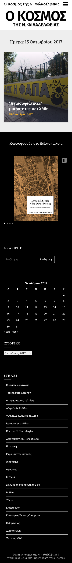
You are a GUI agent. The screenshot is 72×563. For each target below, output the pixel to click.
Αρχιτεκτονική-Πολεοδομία (22, 438)
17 (17, 313)
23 (8, 320)
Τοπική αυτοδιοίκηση (18, 392)
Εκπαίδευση (13, 507)
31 (17, 326)
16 (8, 313)
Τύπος (9, 500)
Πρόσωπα (11, 469)
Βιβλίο (10, 492)
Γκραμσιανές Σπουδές (19, 454)
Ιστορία (10, 477)
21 (54, 313)
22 (63, 313)
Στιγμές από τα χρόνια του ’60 (23, 484)
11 (26, 307)
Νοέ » (15, 331)
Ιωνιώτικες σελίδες (17, 423)
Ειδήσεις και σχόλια (17, 385)
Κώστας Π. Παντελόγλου (20, 431)
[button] (64, 160)
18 (26, 313)
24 (17, 320)
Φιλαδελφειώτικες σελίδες (22, 415)
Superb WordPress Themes (49, 557)
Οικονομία (12, 461)
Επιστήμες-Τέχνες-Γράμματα (23, 515)
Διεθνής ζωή (13, 530)
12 (36, 307)
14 (54, 307)
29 (63, 320)
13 (45, 307)
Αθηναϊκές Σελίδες (17, 408)
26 (36, 320)
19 (36, 313)
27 (45, 320)
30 (8, 326)
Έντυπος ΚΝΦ (14, 538)
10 (17, 307)
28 (54, 320)
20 (45, 313)
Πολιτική (11, 446)
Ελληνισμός (13, 523)
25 (26, 320)
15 (63, 307)
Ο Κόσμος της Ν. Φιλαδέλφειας (31, 4)
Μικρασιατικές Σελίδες (20, 400)
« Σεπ (7, 331)
